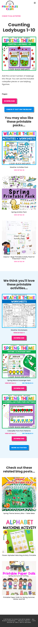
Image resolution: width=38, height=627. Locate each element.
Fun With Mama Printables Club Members (13, 5)
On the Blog (27, 383)
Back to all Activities (12, 16)
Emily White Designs (23, 622)
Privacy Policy (24, 621)
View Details (18, 333)
